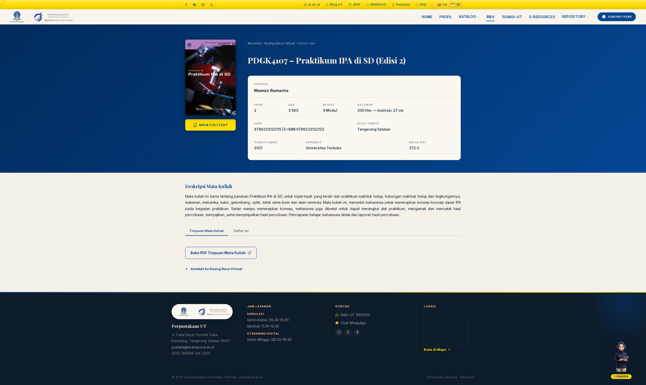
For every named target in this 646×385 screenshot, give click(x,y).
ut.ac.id (314, 4)
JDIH (356, 4)
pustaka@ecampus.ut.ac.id (193, 347)
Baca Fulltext (213, 125)
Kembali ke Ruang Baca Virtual (216, 269)
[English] (442, 5)
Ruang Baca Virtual (279, 43)
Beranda (254, 43)
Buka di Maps (435, 349)
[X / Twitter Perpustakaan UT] (211, 4)
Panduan (403, 4)
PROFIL (445, 17)
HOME (427, 17)
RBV (490, 17)
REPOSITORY (573, 16)
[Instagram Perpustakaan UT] (203, 4)
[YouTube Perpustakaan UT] (194, 4)
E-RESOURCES (542, 17)
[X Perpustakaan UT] (348, 332)
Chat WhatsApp (353, 323)
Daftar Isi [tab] (241, 231)
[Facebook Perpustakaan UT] (186, 4)
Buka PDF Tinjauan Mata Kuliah (218, 253)
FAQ (423, 4)
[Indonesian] (455, 5)
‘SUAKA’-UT (511, 17)
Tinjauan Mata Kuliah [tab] (206, 231)
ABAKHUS (378, 4)
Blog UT (336, 4)
